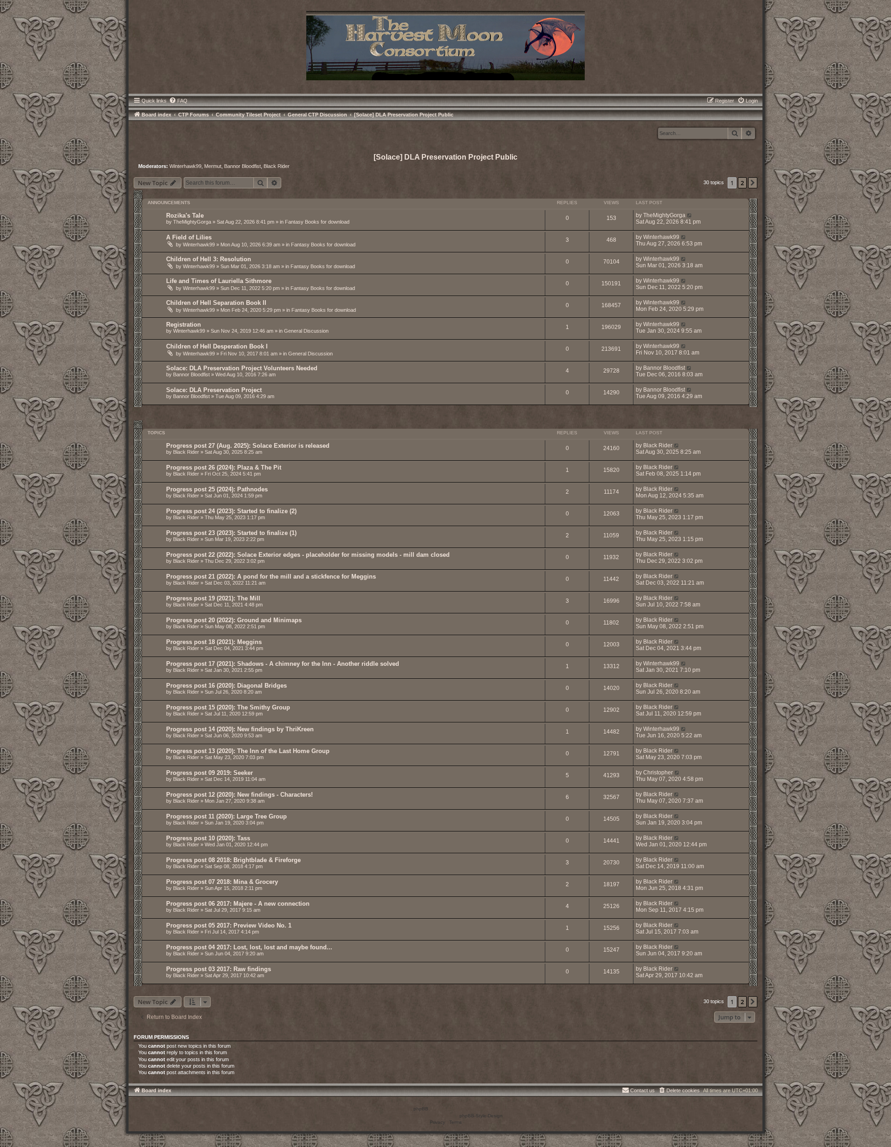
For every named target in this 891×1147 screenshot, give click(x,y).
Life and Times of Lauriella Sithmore (218, 280)
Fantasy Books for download (317, 222)
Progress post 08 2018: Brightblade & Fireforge (233, 860)
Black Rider (277, 166)
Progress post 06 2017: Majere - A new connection (238, 903)
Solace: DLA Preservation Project (214, 390)
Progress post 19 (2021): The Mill (213, 598)
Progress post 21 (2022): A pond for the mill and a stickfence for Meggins (271, 576)
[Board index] (445, 44)
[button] (752, 182)
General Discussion (306, 331)
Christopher (658, 772)
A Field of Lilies (189, 237)
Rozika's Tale (185, 215)
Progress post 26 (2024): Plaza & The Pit (223, 467)
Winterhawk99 (185, 166)
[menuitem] (178, 100)
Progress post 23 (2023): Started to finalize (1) (231, 532)
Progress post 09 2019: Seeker (209, 772)
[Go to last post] (690, 215)
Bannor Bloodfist (242, 166)
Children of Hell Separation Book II (216, 302)
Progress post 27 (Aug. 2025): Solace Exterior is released (247, 445)
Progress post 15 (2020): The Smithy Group (228, 707)
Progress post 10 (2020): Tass (208, 838)
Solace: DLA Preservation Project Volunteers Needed (241, 368)
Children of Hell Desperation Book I (217, 346)
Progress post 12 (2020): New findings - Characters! (239, 794)
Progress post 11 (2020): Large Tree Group (226, 816)
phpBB (420, 1108)
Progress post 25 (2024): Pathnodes (217, 489)
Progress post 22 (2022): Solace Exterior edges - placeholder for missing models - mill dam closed (308, 554)
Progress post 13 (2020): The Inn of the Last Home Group (247, 750)
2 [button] (742, 183)
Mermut (212, 166)
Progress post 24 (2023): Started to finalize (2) (231, 511)
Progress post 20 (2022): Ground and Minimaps (234, 620)
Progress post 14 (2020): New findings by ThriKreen (240, 729)
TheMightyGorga (192, 222)
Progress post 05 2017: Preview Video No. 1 (228, 925)
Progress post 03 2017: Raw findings (218, 969)
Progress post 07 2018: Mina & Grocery (222, 881)
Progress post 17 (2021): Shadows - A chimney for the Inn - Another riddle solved (282, 663)
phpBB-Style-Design (481, 1115)
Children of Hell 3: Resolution (208, 259)
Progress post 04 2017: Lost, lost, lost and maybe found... (249, 947)
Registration (183, 324)
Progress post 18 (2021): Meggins (214, 641)
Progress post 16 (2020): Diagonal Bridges (226, 685)
